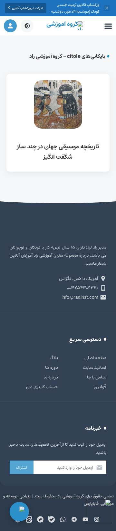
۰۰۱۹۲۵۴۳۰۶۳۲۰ (82, 288)
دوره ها (51, 367)
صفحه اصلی (95, 358)
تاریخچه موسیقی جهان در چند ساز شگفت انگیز (58, 123)
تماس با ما (96, 377)
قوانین (100, 387)
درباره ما (51, 377)
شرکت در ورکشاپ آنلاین (27, 8)
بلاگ (54, 358)
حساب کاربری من (42, 387)
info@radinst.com (80, 297)
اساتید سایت (94, 367)
